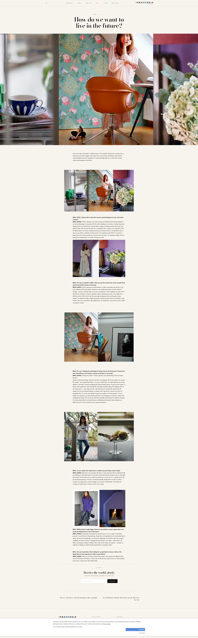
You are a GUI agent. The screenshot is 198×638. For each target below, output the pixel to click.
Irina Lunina (76, 153)
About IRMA (115, 3)
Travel (79, 3)
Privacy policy (107, 624)
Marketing (69, 626)
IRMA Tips (88, 3)
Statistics (63, 626)
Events (106, 3)
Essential (56, 626)
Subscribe (112, 581)
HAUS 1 (84, 222)
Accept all (141, 629)
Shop (97, 3)
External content (78, 626)
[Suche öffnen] (46, 3)
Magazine (69, 3)
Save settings (142, 633)
